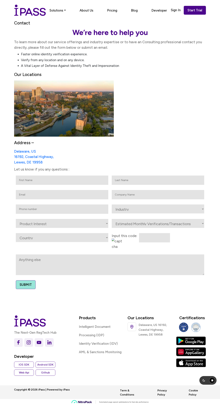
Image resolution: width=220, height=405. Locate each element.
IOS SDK (24, 364)
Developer (159, 10)
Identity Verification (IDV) (98, 344)
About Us (86, 10)
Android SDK (45, 364)
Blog (134, 10)
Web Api (24, 372)
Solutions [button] (56, 10)
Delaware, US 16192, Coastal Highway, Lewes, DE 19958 (34, 156)
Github (45, 372)
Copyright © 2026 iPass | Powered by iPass (42, 389)
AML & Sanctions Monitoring (100, 352)
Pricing (112, 10)
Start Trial (195, 10)
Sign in (176, 10)
